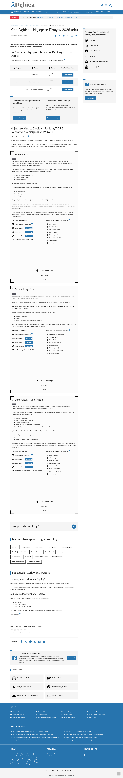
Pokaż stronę (29, 232)
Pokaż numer (29, 235)
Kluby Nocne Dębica (24, 687)
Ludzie (108, 12)
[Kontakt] (106, 5)
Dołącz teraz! (90, 98)
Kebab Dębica (93, 717)
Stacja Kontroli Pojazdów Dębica (47, 717)
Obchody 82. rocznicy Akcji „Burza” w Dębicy (79, 731)
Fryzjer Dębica (68, 714)
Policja (26, 12)
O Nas (54, 771)
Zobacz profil (29, 228)
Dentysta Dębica (17, 711)
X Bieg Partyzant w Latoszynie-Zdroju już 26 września (81, 737)
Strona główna (14, 25)
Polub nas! (71, 658)
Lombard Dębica (68, 711)
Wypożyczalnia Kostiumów (99, 61)
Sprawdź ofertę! (19, 117)
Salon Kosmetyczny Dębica (97, 714)
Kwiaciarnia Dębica (94, 711)
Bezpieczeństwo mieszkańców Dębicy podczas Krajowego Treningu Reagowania (36, 737)
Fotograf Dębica (43, 714)
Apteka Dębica (42, 711)
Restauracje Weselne (97, 67)
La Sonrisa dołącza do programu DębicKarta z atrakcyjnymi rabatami (33, 734)
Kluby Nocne (94, 45)
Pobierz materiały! (52, 117)
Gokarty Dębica (57, 695)
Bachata (92, 40)
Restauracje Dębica (69, 717)
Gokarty (92, 56)
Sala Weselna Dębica (24, 678)
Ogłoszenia (39, 12)
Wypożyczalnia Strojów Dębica (27, 695)
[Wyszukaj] (110, 5)
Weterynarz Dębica (18, 714)
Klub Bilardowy (95, 51)
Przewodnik (100, 12)
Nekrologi (65, 12)
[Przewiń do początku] (118, 773)
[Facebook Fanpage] (101, 5)
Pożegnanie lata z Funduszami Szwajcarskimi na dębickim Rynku (84, 734)
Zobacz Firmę (68, 74)
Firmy (32, 12)
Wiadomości (18, 12)
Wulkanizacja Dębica (19, 717)
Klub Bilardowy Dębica (59, 687)
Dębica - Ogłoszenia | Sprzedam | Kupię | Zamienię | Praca (59, 17)
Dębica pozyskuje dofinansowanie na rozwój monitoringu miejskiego (86, 740)
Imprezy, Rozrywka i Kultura (32, 25)
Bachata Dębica (57, 678)
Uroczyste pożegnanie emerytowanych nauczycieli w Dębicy (30, 731)
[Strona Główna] (12, 12)
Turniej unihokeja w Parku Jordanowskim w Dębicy (28, 740)
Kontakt (49, 756)
